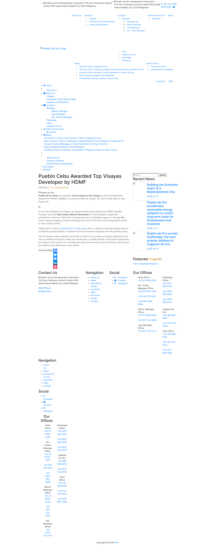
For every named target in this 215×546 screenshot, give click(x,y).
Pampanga (126, 60)
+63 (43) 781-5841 (147, 296)
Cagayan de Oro (128, 54)
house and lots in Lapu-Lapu (72, 228)
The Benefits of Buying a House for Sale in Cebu (98, 78)
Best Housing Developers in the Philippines (96, 75)
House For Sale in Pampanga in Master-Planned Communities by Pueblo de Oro (111, 69)
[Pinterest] (55, 267)
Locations (121, 15)
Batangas (126, 19)
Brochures (156, 19)
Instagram (123, 283)
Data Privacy (44, 288)
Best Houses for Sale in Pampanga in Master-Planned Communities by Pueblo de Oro (84, 141)
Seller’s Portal (152, 63)
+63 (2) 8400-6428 (147, 315)
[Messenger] (55, 259)
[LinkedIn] (55, 263)
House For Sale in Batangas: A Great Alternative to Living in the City (106, 72)
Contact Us (161, 81)
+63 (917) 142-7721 (147, 331)
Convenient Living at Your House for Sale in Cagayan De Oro (73, 138)
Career (94, 298)
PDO (116, 542)
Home (48, 85)
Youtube (121, 280)
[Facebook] (55, 251)
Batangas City (132, 22)
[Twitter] (55, 255)
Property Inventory (158, 66)
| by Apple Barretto (59, 187)
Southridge (126, 57)
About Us (89, 15)
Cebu (124, 51)
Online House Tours (156, 15)
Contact (49, 166)
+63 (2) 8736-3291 (147, 291)
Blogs (77, 63)
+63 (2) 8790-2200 (147, 280)
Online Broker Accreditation (162, 69)
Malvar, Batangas (134, 24)
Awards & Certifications (98, 24)
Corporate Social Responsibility (102, 22)
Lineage (92, 19)
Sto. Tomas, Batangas (136, 30)
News (170, 15)
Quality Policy (44, 291)
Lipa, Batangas (133, 27)
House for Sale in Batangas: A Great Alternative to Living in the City (76, 144)
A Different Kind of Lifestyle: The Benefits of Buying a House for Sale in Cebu (80, 150)
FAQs (171, 81)
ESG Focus (77, 15)
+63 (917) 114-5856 (147, 320)
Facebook (122, 277)
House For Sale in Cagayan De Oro (93, 66)
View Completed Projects (145, 263)
